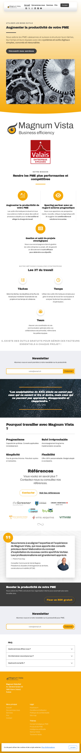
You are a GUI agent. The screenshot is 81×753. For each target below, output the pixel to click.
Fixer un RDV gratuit (59, 600)
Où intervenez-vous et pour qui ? (21, 656)
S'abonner (69, 371)
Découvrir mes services (21, 51)
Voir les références (49, 493)
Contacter (28, 492)
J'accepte (72, 747)
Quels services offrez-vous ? (19, 649)
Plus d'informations (48, 747)
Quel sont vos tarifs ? (16, 663)
